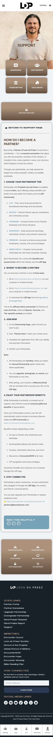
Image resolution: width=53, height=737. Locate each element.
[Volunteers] (15, 555)
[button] (3, 5)
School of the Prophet (15, 645)
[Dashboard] (16, 65)
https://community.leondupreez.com (29, 288)
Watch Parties (38, 558)
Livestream (37, 732)
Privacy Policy (22, 719)
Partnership (37, 70)
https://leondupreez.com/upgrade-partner (25, 501)
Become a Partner (26, 113)
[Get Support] (38, 564)
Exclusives (37, 87)
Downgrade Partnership (16, 616)
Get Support (38, 567)
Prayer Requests (15, 550)
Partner (5, 732)
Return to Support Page (25, 128)
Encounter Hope (12, 657)
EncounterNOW (12, 653)
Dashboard (15, 70)
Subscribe (26, 690)
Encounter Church (13, 637)
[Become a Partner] (26, 110)
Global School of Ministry (17, 649)
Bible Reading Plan (14, 664)
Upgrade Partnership (15, 612)
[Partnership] (37, 65)
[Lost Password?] (15, 564)
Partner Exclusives (14, 608)
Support (8, 627)
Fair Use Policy (34, 719)
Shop (15, 732)
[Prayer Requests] (15, 547)
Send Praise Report (14, 623)
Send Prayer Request (15, 620)
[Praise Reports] (38, 547)
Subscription (15, 87)
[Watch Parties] (38, 555)
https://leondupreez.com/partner (28, 279)
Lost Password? (15, 567)
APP (26, 732)
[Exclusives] (37, 83)
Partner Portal (11, 604)
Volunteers (15, 558)
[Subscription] (16, 83)
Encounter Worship (14, 660)
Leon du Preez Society (16, 641)
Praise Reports (38, 550)
